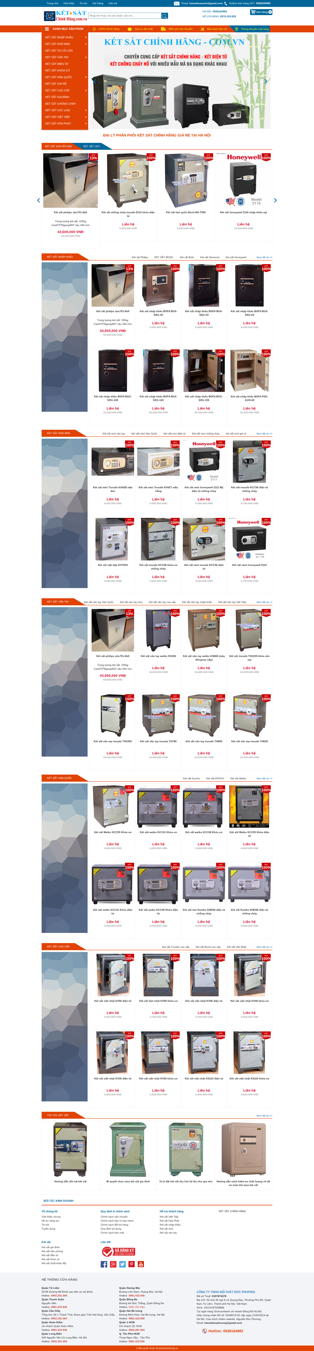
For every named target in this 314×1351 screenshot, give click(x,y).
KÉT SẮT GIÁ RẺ (56, 83)
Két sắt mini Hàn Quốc (144, 433)
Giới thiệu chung (51, 1216)
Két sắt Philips (140, 257)
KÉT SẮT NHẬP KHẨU (59, 37)
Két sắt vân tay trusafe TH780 (158, 741)
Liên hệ (112, 3)
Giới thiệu (69, 3)
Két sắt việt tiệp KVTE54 (113, 565)
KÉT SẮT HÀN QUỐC (58, 77)
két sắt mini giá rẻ (236, 433)
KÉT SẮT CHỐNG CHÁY (60, 103)
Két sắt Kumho (191, 778)
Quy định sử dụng (111, 1228)
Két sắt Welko (238, 778)
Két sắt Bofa (187, 257)
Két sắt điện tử (50, 1255)
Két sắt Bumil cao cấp (208, 946)
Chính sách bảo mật (112, 1232)
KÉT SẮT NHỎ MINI (57, 43)
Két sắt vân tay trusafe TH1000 (113, 741)
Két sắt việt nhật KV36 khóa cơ (158, 1078)
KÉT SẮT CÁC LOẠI (57, 110)
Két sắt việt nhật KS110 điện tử (204, 1078)
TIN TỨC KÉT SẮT (58, 1115)
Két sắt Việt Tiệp (169, 1216)
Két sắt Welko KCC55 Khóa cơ (113, 832)
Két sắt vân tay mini (131, 602)
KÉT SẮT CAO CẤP (57, 90)
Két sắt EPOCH (215, 778)
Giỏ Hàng (97, 3)
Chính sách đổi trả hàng (114, 1224)
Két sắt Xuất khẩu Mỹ (54, 1263)
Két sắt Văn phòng (52, 1251)
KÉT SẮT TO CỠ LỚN (59, 50)
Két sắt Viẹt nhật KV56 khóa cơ (158, 1000)
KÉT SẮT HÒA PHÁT (58, 123)
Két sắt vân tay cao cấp (162, 602)
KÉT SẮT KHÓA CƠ (57, 70)
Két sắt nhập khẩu (170, 1224)
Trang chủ (52, 3)
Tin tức (83, 3)
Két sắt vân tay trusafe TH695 (204, 741)
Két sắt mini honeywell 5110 (249, 565)
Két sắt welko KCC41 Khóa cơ (158, 832)
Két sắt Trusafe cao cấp (175, 946)
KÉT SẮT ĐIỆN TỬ (57, 63)
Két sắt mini (166, 1228)
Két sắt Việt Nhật (236, 946)
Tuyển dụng (48, 1228)
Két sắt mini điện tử (175, 433)
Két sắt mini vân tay (113, 433)
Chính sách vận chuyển (114, 1216)
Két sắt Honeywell (236, 257)
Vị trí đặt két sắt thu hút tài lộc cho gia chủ (185, 1181)
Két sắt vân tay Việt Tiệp (232, 602)
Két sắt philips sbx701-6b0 (70, 212)
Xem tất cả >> (264, 257)
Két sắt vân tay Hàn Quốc (99, 602)
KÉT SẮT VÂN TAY (57, 57)
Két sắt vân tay (168, 1232)
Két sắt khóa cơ (51, 1259)
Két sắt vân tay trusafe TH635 (249, 741)
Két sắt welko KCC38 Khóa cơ (203, 832)
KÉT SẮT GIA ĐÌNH (57, 97)
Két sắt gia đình (51, 1247)
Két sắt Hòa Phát (169, 1220)
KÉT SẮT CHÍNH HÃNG (232, 1211)
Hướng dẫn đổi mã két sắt (70, 1181)
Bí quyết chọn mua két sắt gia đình (128, 1181)
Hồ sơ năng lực (50, 1220)
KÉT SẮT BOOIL (164, 257)
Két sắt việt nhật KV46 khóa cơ (249, 1000)
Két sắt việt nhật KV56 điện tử (112, 1000)
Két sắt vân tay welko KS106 (158, 656)
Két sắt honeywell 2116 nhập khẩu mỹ (243, 212)
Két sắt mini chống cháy (206, 433)
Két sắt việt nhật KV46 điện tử (203, 1000)
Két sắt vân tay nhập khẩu (197, 602)
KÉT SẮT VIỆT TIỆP (57, 117)
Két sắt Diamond (209, 257)
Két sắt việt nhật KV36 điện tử (112, 1078)
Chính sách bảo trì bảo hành (117, 1220)
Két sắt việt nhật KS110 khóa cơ (249, 1078)
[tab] (58, 146)
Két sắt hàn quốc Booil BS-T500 (186, 212)
